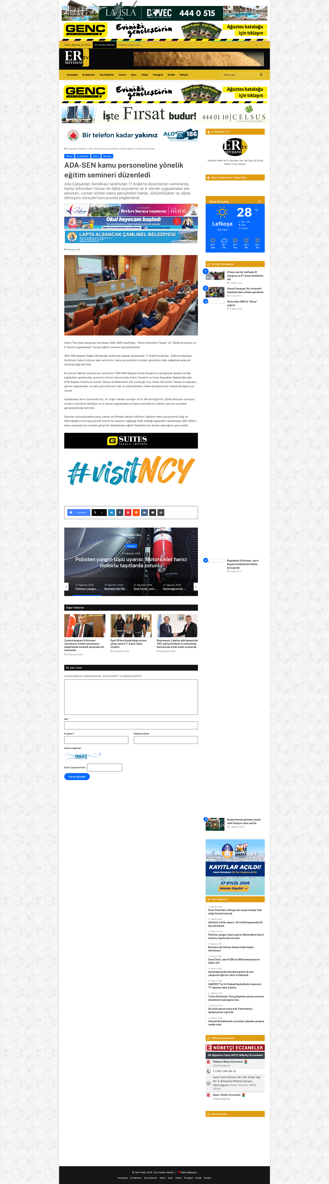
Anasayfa (72, 74)
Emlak (171, 74)
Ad (66, 719)
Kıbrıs (122, 74)
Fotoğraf (158, 74)
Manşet (83, 148)
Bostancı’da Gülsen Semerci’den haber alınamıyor (144, 44)
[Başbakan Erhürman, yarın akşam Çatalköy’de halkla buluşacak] (215, 687)
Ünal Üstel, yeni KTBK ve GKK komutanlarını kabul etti (131, 562)
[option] (131, 562)
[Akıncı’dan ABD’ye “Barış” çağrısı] (215, 428)
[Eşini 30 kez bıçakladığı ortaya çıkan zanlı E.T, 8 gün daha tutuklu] (131, 625)
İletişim (184, 74)
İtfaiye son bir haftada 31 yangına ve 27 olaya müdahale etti (245, 276)
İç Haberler (88, 74)
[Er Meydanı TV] (76, 58)
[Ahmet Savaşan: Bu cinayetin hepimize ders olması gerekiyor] (215, 292)
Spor (134, 74)
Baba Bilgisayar (189, 1172)
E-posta (69, 733)
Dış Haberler (107, 74)
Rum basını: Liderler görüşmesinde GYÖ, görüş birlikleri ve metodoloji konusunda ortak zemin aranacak (177, 643)
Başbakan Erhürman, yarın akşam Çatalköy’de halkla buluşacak (243, 564)
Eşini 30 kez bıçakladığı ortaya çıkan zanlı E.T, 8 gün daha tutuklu (129, 643)
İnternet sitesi (141, 733)
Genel (69, 156)
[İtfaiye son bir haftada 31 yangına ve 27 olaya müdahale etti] (215, 275)
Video (144, 74)
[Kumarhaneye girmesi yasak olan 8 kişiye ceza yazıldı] (215, 824)
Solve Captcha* (73, 748)
